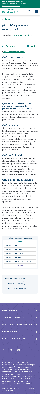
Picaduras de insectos (15, 283)
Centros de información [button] (14, 339)
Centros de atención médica (11, 6)
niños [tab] (20, 241)
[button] (9, 46)
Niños (7, 19)
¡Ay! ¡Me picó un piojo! (13, 245)
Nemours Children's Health (10, 3)
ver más (20, 266)
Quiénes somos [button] (9, 310)
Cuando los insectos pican (16, 289)
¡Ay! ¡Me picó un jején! (13, 257)
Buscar (29, 11)
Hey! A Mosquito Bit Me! (22, 35)
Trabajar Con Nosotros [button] (14, 317)
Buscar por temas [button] (11, 332)
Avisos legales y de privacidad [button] (17, 325)
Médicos (23, 3)
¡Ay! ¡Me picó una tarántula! (15, 249)
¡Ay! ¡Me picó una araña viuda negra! (18, 261)
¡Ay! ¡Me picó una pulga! (14, 253)
